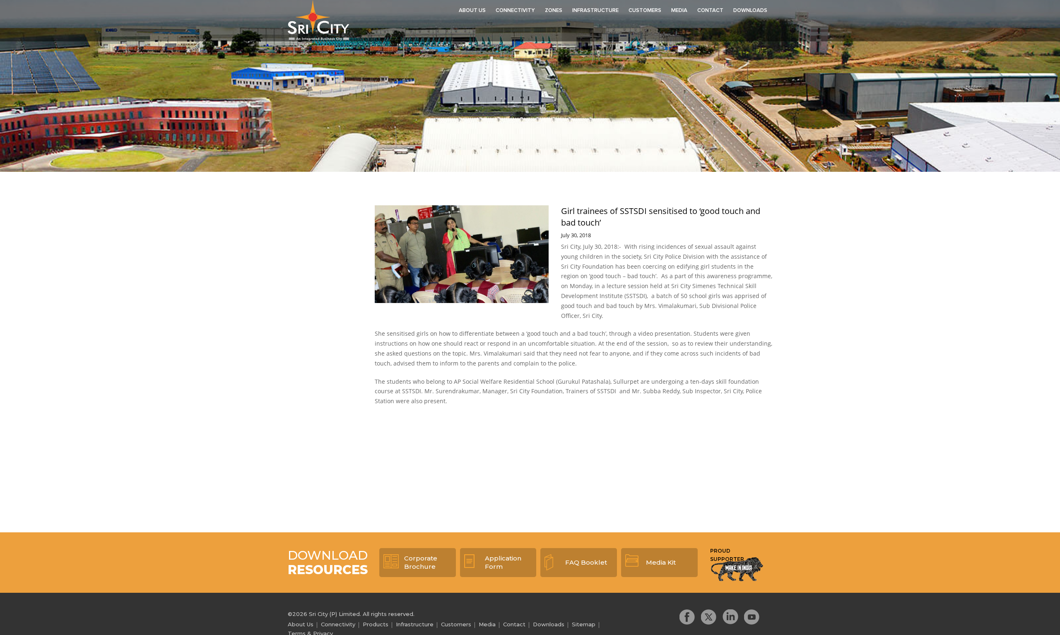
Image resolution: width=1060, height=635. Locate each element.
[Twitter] (709, 617)
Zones (553, 10)
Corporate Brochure (420, 562)
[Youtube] (752, 617)
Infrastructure (595, 10)
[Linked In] (730, 617)
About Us (472, 10)
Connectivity (515, 10)
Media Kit (661, 562)
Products (375, 624)
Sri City (318, 20)
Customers (645, 10)
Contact (710, 10)
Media (679, 10)
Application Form (503, 562)
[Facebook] (687, 617)
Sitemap (583, 624)
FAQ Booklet (586, 562)
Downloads (750, 10)
